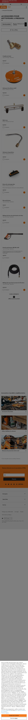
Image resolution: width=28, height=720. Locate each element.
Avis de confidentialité (6, 710)
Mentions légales (5, 713)
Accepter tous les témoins (14, 715)
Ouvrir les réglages (14, 718)
